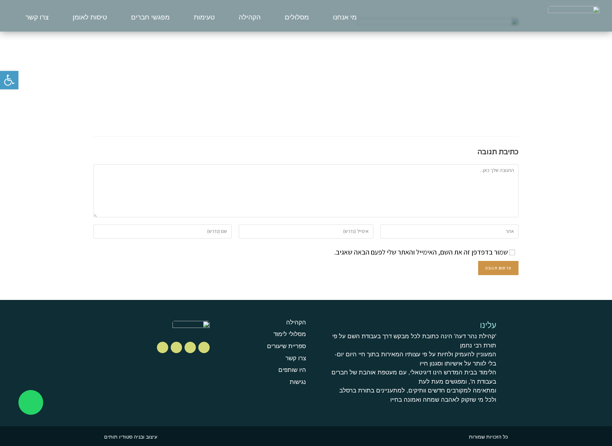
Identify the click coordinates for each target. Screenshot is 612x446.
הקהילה (250, 17)
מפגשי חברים (150, 17)
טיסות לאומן (90, 17)
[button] (9, 80)
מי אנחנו (345, 17)
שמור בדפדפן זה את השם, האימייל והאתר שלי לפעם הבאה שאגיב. (421, 252)
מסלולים (297, 17)
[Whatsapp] (30, 402)
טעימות (204, 17)
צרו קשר (37, 17)
